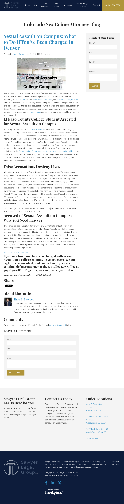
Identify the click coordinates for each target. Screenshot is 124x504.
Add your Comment (57, 325)
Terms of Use (50, 475)
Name (9, 339)
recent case (36, 112)
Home (27, 5)
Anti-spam (75, 475)
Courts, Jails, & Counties (82, 5)
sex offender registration (67, 99)
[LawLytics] (54, 492)
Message (10, 358)
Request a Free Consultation (16, 253)
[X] (59, 483)
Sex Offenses (45, 5)
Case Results (56, 5)
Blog (35, 5)
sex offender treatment (42, 99)
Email (9, 349)
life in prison (20, 99)
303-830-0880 (114, 5)
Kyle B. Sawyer (19, 54)
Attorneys (68, 5)
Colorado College (36, 129)
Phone (92, 53)
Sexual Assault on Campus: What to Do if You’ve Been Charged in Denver (40, 42)
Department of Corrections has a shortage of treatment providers (46, 151)
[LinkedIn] (52, 483)
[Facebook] (46, 483)
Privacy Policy (63, 475)
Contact (96, 5)
